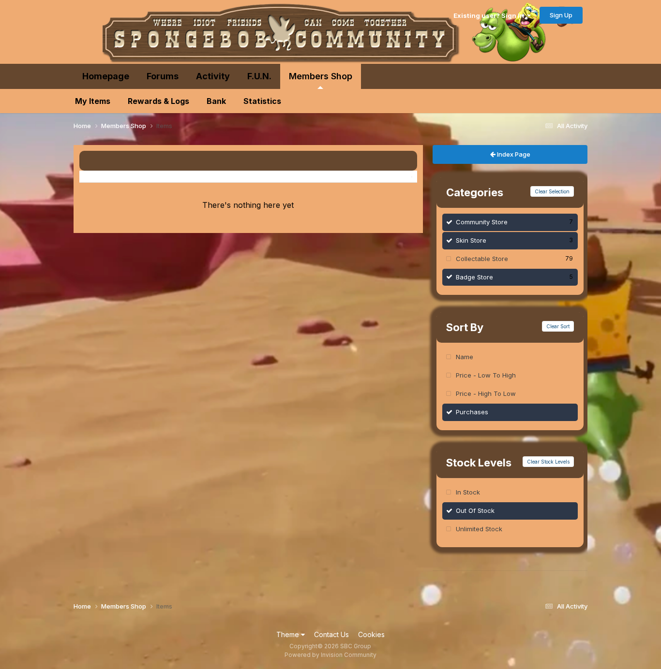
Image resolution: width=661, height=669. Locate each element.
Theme (288, 634)
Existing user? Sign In (490, 15)
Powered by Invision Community (330, 654)
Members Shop (320, 76)
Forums (163, 76)
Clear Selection (552, 191)
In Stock (468, 492)
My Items (92, 101)
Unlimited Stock (479, 529)
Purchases (472, 412)
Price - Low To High (486, 375)
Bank (216, 101)
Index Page (513, 154)
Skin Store (514, 240)
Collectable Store (514, 258)
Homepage (105, 76)
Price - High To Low (486, 393)
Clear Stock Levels (548, 462)
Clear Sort (558, 326)
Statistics (262, 101)
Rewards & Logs (158, 101)
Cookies (371, 634)
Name (464, 357)
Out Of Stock (475, 510)
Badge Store (514, 277)
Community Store (514, 222)
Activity (213, 76)
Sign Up (561, 15)
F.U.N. (259, 76)
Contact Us (331, 634)
